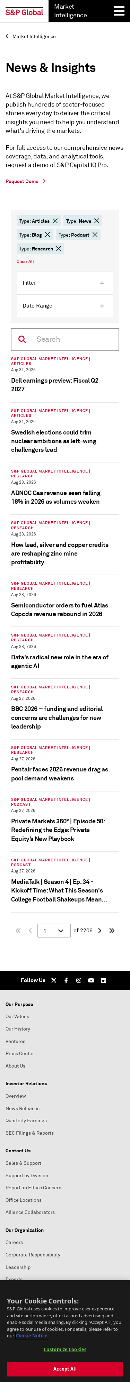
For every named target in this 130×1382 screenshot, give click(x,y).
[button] (55, 220)
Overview (16, 1096)
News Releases (23, 1108)
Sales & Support (23, 1163)
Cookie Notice (31, 1336)
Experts (14, 1279)
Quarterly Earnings (26, 1121)
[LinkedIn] (103, 980)
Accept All (64, 1369)
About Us (15, 1066)
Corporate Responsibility (33, 1255)
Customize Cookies (65, 1349)
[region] (65, 1331)
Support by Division (27, 1176)
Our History (18, 1029)
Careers (14, 1242)
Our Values (17, 1016)
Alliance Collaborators (30, 1212)
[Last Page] (112, 930)
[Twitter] (53, 980)
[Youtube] (91, 980)
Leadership (18, 1267)
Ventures (15, 1041)
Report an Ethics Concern (33, 1188)
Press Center (20, 1053)
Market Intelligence (33, 36)
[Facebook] (66, 980)
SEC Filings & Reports (30, 1133)
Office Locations (24, 1200)
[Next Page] (99, 930)
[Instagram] (78, 980)
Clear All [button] (25, 261)
